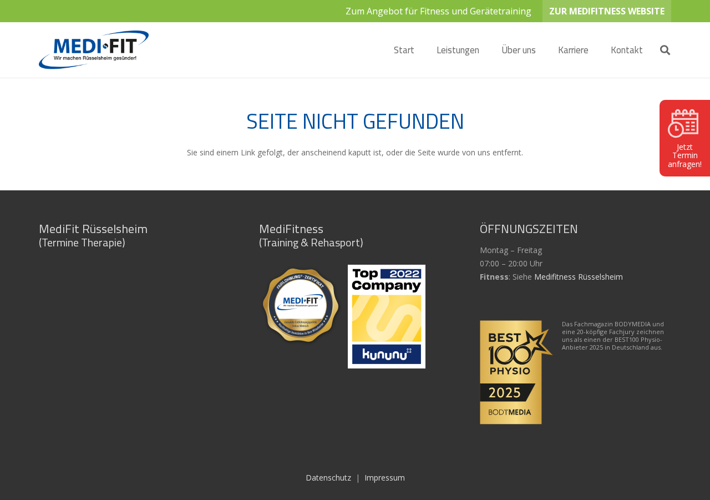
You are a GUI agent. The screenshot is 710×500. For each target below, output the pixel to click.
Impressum (384, 477)
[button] (488, 49)
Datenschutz (328, 477)
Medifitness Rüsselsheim (578, 276)
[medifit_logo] (94, 50)
